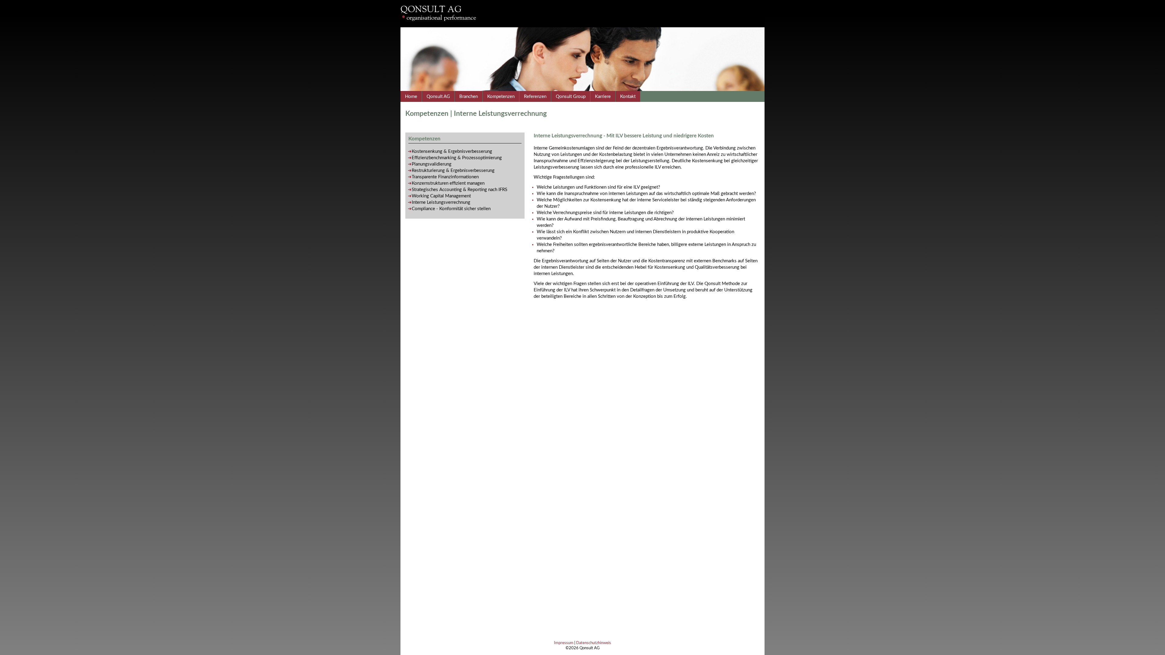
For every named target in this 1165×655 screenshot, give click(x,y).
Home (411, 96)
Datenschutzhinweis (593, 643)
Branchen (468, 96)
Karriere (603, 96)
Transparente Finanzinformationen (445, 177)
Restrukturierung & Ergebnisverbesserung (453, 170)
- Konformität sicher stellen (451, 209)
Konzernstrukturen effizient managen (448, 183)
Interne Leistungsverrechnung (441, 202)
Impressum (563, 643)
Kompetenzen (501, 96)
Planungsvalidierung (431, 164)
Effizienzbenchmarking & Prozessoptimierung (457, 158)
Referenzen (535, 96)
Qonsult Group (571, 96)
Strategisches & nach (459, 189)
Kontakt (628, 96)
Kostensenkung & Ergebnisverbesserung (452, 151)
